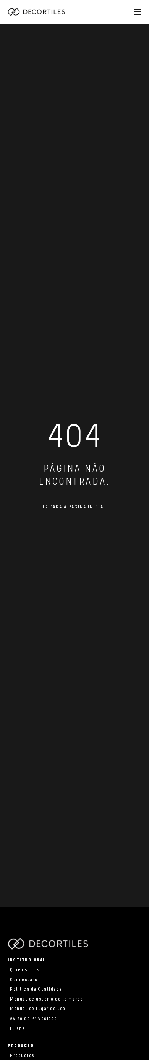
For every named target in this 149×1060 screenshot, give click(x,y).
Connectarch (25, 980)
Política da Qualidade (36, 989)
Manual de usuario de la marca (46, 999)
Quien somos (25, 970)
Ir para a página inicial (74, 507)
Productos (22, 1055)
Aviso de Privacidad (33, 1019)
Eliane (17, 1028)
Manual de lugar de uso (37, 1009)
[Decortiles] (36, 12)
